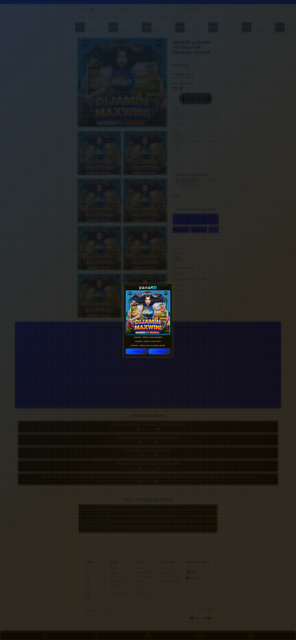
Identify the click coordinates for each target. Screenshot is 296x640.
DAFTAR (136, 351)
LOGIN (159, 351)
